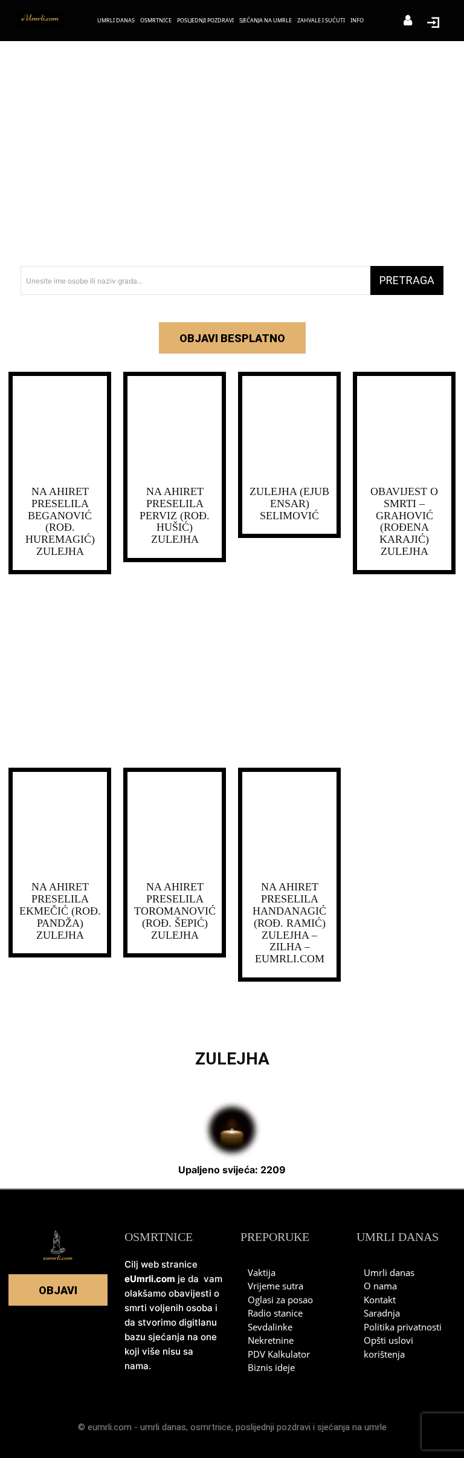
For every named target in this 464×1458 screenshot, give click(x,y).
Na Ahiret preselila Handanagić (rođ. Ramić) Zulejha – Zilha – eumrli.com (289, 923)
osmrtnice (210, 1427)
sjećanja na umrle (352, 1427)
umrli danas (163, 1427)
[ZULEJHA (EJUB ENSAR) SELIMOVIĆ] (289, 428)
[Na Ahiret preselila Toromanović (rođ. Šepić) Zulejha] (174, 824)
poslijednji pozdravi (273, 1427)
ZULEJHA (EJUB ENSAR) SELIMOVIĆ (289, 503)
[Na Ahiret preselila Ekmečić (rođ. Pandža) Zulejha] (60, 824)
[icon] (407, 21)
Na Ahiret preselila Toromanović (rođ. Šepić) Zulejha (175, 911)
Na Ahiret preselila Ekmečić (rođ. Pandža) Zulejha (60, 911)
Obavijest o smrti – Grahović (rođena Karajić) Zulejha (404, 521)
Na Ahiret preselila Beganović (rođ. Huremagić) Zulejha (60, 521)
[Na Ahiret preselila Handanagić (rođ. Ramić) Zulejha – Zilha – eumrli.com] (289, 824)
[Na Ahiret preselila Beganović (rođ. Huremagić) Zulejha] (60, 428)
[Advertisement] (232, 157)
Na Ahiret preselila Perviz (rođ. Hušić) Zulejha (175, 515)
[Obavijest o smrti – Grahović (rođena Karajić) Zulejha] (404, 428)
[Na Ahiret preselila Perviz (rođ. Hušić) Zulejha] (174, 428)
